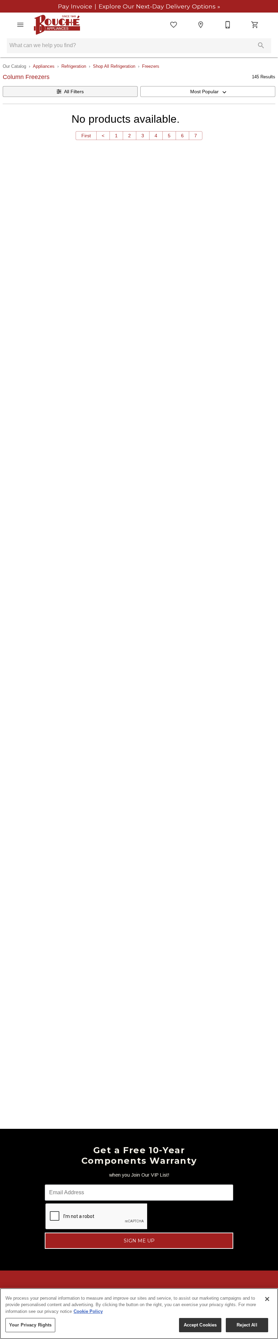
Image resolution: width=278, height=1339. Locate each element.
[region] (139, 1313)
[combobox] (207, 91)
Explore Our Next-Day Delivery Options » (158, 6)
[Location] (201, 25)
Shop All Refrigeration (114, 66)
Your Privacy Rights (30, 1324)
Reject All (247, 1324)
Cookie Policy (88, 1311)
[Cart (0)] (255, 25)
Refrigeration (73, 66)
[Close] (267, 1299)
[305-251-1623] (228, 25)
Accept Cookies (200, 1324)
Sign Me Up (139, 1241)
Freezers (150, 66)
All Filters (74, 91)
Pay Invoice (76, 6)
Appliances (44, 66)
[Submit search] (261, 45)
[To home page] (57, 25)
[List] (173, 25)
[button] (20, 25)
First (86, 135)
